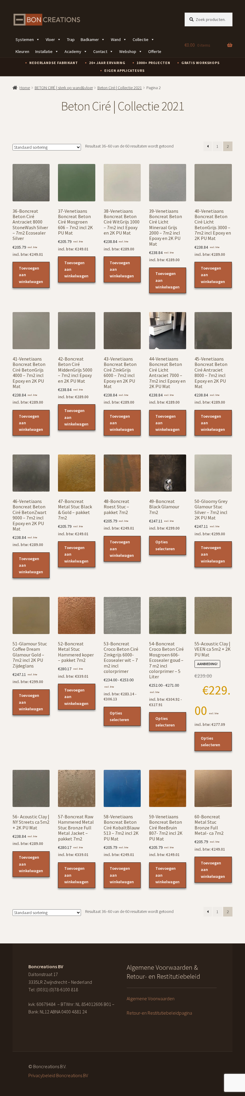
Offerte (154, 51)
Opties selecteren (165, 545)
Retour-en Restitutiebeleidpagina (159, 1013)
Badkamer (90, 39)
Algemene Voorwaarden (150, 998)
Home (24, 87)
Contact (100, 51)
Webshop (127, 51)
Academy (73, 51)
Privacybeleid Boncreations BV (58, 1075)
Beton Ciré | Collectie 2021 (119, 87)
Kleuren (22, 51)
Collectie (140, 39)
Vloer (50, 39)
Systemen (25, 39)
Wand (116, 39)
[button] (213, 451)
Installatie (44, 51)
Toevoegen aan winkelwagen (31, 274)
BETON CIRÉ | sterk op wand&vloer (64, 87)
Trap (71, 39)
